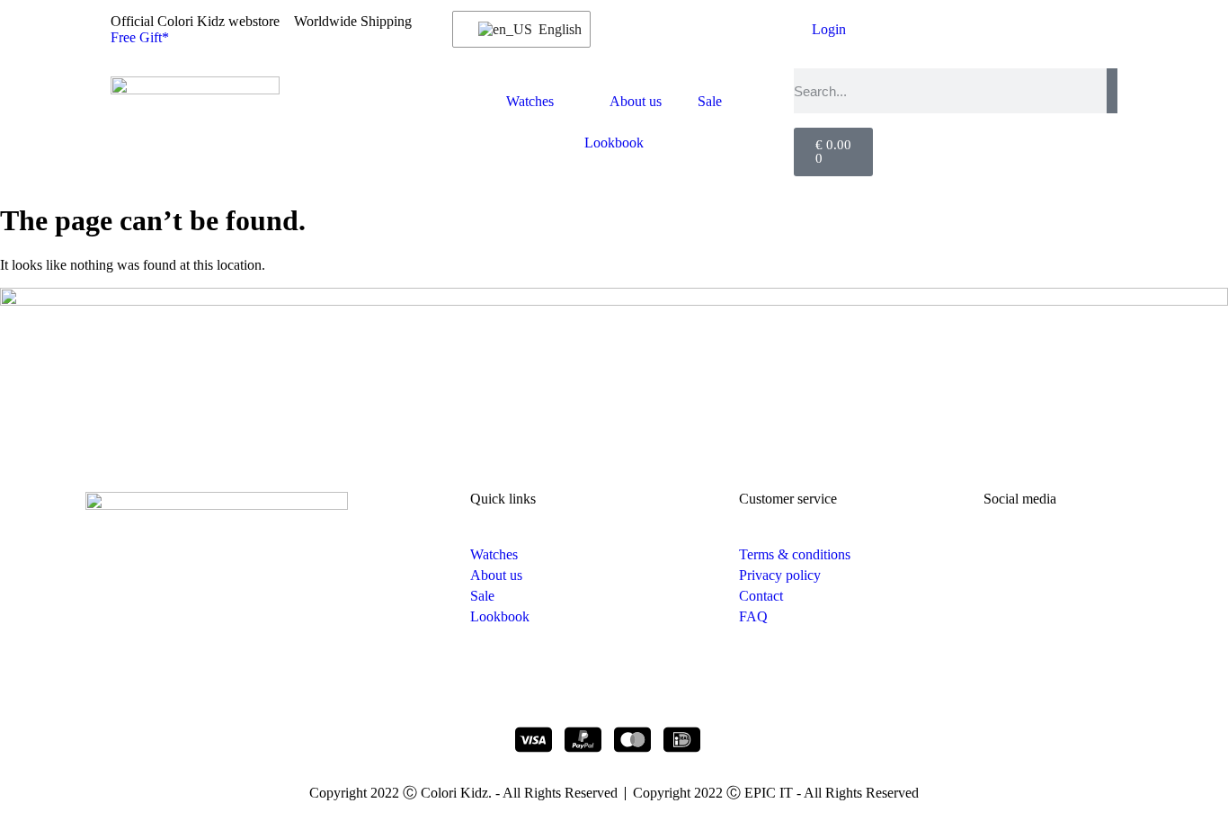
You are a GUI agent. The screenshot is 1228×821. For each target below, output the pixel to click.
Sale (710, 101)
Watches (530, 101)
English (553, 29)
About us (636, 101)
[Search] (1112, 90)
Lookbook (614, 142)
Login (829, 29)
